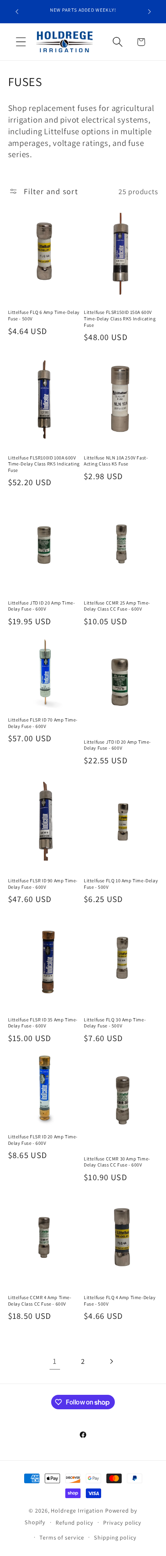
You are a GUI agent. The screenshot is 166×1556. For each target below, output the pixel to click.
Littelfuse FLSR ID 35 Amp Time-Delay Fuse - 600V (43, 1023)
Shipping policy (115, 1537)
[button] (20, 42)
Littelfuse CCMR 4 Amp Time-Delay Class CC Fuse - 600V (40, 1300)
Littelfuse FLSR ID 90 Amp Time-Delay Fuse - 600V (43, 883)
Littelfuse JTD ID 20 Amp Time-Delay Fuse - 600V (41, 606)
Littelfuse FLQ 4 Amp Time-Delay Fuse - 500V (120, 1300)
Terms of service (61, 1537)
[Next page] (111, 1361)
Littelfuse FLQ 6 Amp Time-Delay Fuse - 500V (44, 315)
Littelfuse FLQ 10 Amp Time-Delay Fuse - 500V (121, 883)
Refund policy (74, 1522)
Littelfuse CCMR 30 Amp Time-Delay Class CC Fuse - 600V (117, 1162)
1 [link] (55, 1361)
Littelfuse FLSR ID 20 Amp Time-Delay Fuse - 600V (43, 1140)
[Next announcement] (149, 12)
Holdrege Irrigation (77, 1510)
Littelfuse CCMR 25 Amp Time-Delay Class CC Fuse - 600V (117, 606)
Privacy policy (122, 1522)
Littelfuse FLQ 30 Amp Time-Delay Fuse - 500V (115, 1023)
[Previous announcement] (17, 12)
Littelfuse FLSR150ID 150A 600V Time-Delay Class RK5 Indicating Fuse (120, 318)
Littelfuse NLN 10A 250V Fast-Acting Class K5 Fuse (116, 461)
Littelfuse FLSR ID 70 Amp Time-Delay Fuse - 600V (43, 723)
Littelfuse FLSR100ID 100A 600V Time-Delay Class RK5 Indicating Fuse (44, 464)
